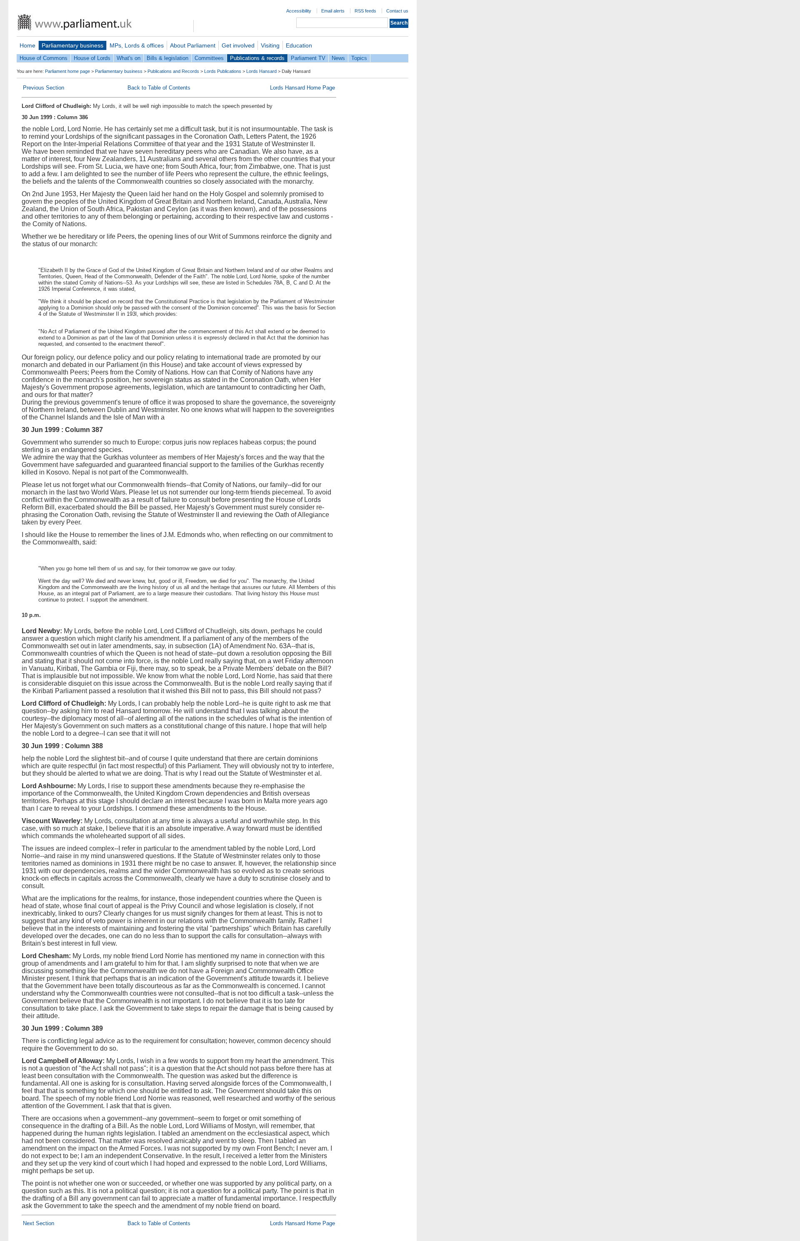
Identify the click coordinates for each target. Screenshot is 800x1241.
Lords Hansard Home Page (302, 88)
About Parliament (192, 45)
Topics (359, 58)
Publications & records (257, 58)
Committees (209, 58)
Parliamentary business (72, 45)
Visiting (270, 45)
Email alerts (333, 10)
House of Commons (44, 58)
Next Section (38, 1223)
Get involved (238, 45)
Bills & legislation (167, 58)
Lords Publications (222, 71)
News (338, 58)
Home (27, 45)
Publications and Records (173, 71)
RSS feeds (365, 10)
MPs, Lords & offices (137, 45)
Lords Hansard (261, 71)
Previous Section (43, 88)
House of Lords (92, 58)
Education (299, 45)
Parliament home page (67, 71)
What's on (128, 58)
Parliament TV (308, 58)
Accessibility (298, 10)
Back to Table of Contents (159, 88)
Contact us (397, 10)
